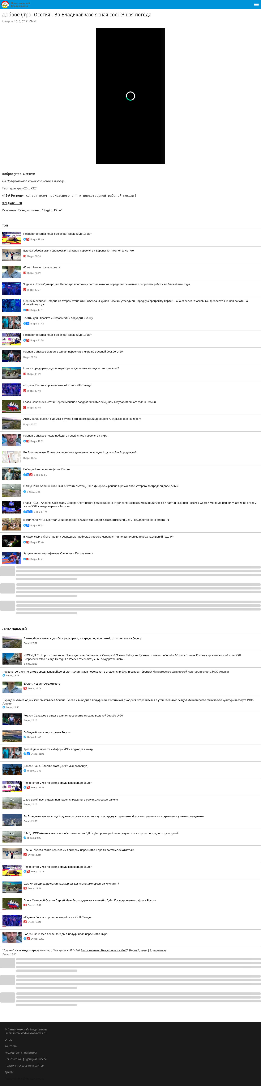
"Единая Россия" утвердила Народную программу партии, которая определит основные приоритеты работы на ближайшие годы (106, 284)
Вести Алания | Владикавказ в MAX (104, 950)
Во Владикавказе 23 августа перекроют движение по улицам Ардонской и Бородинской (79, 452)
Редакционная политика (21, 1052)
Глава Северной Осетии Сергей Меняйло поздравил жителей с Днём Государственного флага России (89, 402)
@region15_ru (12, 203)
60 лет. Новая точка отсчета (41, 267)
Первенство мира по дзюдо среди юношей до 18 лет (57, 233)
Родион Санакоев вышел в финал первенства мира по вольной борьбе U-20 (73, 351)
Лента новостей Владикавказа (25, 1078)
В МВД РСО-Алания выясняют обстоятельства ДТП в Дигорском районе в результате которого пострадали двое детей (100, 486)
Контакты (11, 1046)
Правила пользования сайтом (24, 1065)
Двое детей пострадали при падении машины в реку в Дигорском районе (71, 799)
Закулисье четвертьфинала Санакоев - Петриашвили (58, 553)
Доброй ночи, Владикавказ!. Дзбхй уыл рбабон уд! (56, 765)
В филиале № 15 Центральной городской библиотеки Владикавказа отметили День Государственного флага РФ (96, 519)
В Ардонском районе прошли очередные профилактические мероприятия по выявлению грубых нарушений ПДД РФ (98, 536)
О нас (8, 1039)
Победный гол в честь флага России (46, 469)
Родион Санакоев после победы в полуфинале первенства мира (65, 435)
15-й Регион (13, 195)
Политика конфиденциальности (26, 1059)
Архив (9, 1072)
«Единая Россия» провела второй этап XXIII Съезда (57, 385)
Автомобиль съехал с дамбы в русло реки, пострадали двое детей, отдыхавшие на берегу (82, 418)
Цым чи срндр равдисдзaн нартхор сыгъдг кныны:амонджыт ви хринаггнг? (71, 368)
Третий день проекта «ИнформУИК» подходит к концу (58, 317)
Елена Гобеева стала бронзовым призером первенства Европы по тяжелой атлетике (78, 250)
